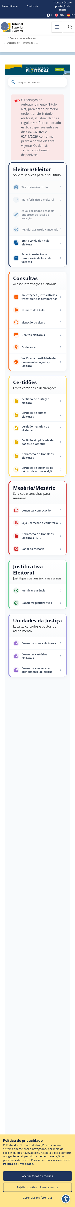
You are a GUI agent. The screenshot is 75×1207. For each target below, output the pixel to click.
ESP (72, 15)
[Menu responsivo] (57, 27)
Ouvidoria (32, 6)
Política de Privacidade (18, 1164)
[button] (70, 27)
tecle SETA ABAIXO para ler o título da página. (37, 62)
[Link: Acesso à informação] (48, 15)
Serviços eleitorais (23, 38)
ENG (61, 15)
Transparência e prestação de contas (62, 6)
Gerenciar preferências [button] (37, 1197)
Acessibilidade (10, 6)
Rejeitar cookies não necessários (37, 1187)
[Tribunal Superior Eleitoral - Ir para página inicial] (12, 27)
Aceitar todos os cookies (37, 1176)
